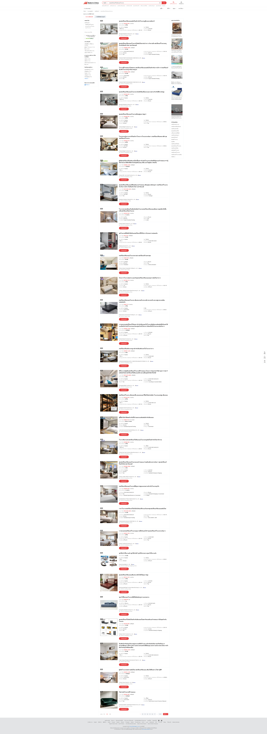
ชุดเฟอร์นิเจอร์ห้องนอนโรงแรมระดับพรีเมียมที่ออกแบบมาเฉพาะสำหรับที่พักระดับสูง (141, 92)
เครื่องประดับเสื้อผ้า (143, 5)
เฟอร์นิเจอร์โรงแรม (175, 152)
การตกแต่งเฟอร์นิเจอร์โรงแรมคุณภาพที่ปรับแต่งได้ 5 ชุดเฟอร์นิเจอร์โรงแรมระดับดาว (142, 531)
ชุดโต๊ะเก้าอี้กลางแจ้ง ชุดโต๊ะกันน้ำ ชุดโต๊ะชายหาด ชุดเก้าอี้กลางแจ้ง (137, 553)
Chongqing (88, 76)
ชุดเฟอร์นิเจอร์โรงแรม (176, 146)
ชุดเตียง (173, 141)
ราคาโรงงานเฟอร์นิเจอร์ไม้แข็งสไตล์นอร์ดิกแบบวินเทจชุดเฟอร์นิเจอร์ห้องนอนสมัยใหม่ (142, 508)
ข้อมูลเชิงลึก (154, 720)
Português (127, 722)
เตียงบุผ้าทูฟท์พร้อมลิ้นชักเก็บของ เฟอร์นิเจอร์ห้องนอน (176, 99)
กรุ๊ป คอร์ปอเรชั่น (89, 50)
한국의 (143, 722)
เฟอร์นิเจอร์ (87, 22)
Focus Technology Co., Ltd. (135, 726)
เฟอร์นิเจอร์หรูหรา (151, 5)
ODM (87, 59)
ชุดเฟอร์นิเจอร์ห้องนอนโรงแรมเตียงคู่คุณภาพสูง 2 (132, 114)
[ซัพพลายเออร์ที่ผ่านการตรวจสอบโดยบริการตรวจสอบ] (91, 36)
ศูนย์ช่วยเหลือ (107, 720)
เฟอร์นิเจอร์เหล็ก (129, 5)
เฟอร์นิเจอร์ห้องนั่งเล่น (121, 5)
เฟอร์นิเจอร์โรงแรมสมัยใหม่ (177, 154)
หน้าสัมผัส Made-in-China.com (140, 720)
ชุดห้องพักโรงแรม (175, 150)
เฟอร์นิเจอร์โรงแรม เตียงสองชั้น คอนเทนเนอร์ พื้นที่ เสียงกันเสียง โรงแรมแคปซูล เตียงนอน (143, 395)
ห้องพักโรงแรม (174, 139)
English (95, 722)
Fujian (87, 73)
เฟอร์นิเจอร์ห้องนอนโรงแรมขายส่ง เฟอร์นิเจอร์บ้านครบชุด (135, 255)
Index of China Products (141, 723)
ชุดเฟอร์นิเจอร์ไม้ (136, 5)
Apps (174, 8)
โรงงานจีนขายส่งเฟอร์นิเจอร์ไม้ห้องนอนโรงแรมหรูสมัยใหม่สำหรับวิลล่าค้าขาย (140, 439)
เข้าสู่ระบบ (181, 3)
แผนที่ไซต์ (149, 720)
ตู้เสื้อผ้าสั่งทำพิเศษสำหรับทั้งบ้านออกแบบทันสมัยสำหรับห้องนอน (136, 417)
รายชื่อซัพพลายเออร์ (100, 16)
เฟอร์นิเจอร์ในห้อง (175, 143)
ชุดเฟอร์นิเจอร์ (158, 5)
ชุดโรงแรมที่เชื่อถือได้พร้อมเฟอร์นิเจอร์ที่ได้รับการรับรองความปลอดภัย (138, 233)
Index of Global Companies (153, 723)
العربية (147, 722)
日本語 (109, 722)
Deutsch (122, 722)
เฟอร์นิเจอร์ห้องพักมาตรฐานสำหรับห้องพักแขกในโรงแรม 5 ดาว (136, 348)
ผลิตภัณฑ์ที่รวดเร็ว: (105, 5)
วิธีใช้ (168, 8)
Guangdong (89, 69)
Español (118, 722)
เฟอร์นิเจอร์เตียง (174, 148)
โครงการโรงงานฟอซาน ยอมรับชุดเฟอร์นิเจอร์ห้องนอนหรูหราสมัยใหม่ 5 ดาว (140, 278)
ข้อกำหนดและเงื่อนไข (146, 729)
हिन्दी (156, 722)
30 (107, 714)
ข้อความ (112, 720)
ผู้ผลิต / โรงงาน (90, 47)
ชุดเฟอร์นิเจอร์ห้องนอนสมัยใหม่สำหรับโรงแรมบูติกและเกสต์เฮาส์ (136, 21)
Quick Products (121, 723)
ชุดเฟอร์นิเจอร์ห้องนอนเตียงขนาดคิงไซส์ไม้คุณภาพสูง (133, 575)
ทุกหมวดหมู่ (87, 8)
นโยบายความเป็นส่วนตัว (128, 720)
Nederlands (152, 722)
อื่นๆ (87, 49)
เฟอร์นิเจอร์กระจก (113, 5)
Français (113, 722)
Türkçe (164, 722)
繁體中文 (104, 722)
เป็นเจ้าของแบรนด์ (90, 62)
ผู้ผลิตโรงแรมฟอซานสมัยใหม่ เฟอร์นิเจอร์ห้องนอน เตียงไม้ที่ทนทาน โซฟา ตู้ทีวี (140, 669)
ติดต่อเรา (88, 84)
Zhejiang (88, 71)
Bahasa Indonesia (176, 722)
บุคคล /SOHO (88, 52)
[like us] (159, 720)
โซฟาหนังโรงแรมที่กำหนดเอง (127, 692)
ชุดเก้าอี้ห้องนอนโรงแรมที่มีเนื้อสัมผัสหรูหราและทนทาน (134, 597)
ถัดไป (165, 714)
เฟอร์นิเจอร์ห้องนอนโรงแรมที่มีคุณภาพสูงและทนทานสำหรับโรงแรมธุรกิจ (139, 486)
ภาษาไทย (160, 722)
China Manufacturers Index (131, 723)
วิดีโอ (101, 20)
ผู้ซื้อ (161, 8)
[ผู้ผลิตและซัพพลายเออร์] (91, 2)
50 (110, 714)
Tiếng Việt (169, 722)
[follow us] (161, 720)
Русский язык (137, 722)
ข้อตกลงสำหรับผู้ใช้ (119, 720)
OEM (87, 60)
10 (104, 714)
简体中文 (100, 722)
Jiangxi (88, 75)
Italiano (132, 722)
